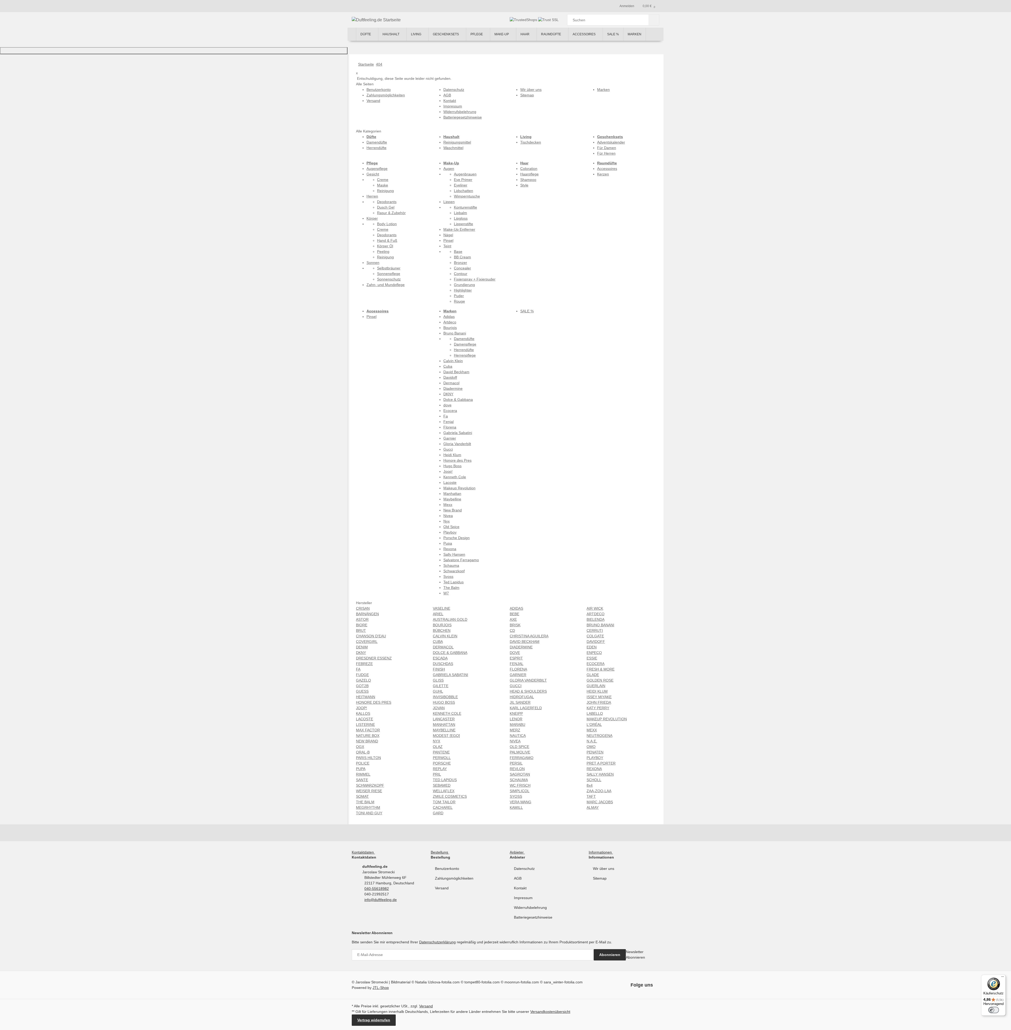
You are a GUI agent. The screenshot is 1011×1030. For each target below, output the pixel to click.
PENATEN (595, 752)
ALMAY (593, 807)
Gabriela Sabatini (457, 433)
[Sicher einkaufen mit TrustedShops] (524, 20)
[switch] (993, 1010)
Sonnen (372, 262)
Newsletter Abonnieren (635, 954)
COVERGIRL (367, 641)
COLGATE (595, 636)
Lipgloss (461, 218)
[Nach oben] (174, 50)
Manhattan (452, 493)
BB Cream (462, 257)
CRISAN (363, 608)
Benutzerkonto (447, 868)
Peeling (383, 251)
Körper (372, 218)
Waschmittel (453, 148)
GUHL (438, 691)
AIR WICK (595, 608)
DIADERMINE (521, 647)
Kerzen (603, 174)
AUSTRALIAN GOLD (450, 619)
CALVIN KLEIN (445, 636)
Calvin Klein (453, 361)
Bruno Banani (454, 333)
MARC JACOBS (600, 802)
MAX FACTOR (368, 730)
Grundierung (464, 285)
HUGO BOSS (444, 702)
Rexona (449, 549)
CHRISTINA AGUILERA (529, 636)
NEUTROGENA (599, 735)
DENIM (362, 647)
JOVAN (439, 708)
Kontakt (520, 888)
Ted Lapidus (453, 582)
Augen (448, 168)
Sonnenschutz (389, 279)
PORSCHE (442, 763)
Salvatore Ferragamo (461, 560)
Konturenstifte (465, 207)
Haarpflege (529, 174)
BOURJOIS (442, 625)
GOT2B (362, 686)
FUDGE (362, 675)
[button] (364, 852)
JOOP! (361, 708)
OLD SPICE (519, 747)
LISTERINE (365, 724)
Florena (449, 427)
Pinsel (448, 240)
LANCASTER (444, 719)
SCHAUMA (519, 780)
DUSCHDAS (443, 664)
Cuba (447, 366)
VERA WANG (520, 802)
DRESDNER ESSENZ (374, 658)
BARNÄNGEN (367, 614)
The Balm (451, 587)
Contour (460, 274)
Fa (445, 416)
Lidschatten (463, 191)
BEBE (514, 614)
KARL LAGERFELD (526, 708)
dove (447, 405)
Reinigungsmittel (457, 142)
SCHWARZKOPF (370, 785)
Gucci (448, 449)
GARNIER (518, 675)
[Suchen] (653, 20)
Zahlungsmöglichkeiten (454, 878)
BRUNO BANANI (600, 625)
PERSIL (516, 763)
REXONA (594, 769)
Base (458, 251)
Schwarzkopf (454, 571)
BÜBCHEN (441, 630)
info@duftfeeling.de (380, 900)
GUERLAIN (596, 686)
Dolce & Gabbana (458, 399)
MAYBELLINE (444, 730)
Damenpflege (465, 344)
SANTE (362, 780)
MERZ (515, 730)
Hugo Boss (452, 466)
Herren (372, 196)
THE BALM (365, 802)
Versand (442, 888)
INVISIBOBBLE (445, 697)
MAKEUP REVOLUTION (607, 719)
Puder (459, 296)
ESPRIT (516, 658)
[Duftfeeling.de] (352, 34)
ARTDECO (595, 614)
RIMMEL (363, 774)
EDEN (592, 647)
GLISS (438, 680)
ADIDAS (516, 608)
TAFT (591, 796)
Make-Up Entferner (459, 229)
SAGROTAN (520, 774)
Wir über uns (603, 868)
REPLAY (440, 769)
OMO (591, 747)
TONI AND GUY (369, 813)
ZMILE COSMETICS (450, 796)
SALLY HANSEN (600, 774)
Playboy (450, 532)
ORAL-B (363, 752)
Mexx (447, 504)
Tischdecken (530, 142)
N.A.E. (592, 741)
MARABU (517, 724)
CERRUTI (595, 630)
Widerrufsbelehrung (530, 907)
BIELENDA (595, 619)
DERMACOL (443, 647)
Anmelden (627, 6)
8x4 (590, 785)
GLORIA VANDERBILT (528, 680)
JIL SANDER (520, 702)
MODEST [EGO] (446, 735)
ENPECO (594, 652)
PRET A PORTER (601, 763)
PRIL (437, 774)
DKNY (448, 394)
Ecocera (450, 410)
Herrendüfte (376, 148)
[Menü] (1002, 978)
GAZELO (363, 680)
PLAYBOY (595, 758)
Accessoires (607, 168)
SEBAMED (441, 785)
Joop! (448, 471)
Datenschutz (524, 868)
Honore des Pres (457, 460)
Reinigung (385, 191)
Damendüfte (376, 142)
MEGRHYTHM (368, 807)
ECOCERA (595, 664)
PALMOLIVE (520, 752)
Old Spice (451, 527)
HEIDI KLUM (597, 691)
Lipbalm (460, 213)
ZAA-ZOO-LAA (599, 791)
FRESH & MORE (600, 669)
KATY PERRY (598, 708)
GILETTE (440, 686)
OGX (360, 747)
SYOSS (516, 796)
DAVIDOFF (596, 641)
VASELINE (441, 608)
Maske (382, 185)
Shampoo (528, 180)
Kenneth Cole (454, 477)
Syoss (448, 576)
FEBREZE (364, 664)
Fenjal (448, 422)
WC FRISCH (520, 785)
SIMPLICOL (519, 791)
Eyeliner (460, 185)
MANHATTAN (444, 724)
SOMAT (362, 796)
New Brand (452, 510)
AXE (513, 619)
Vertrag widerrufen (373, 1020)
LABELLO (595, 713)
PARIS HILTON (368, 758)
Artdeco (449, 322)
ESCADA (440, 658)
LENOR (516, 719)
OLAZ (438, 747)
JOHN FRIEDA (599, 702)
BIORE (361, 625)
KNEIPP (516, 713)
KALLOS (363, 713)
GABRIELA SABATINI (450, 675)
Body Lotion (387, 224)
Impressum (523, 898)
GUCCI (516, 686)
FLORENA (518, 669)
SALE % (527, 311)
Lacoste (450, 482)
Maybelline (452, 499)
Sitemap (600, 878)
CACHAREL (443, 807)
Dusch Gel (385, 207)
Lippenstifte (463, 224)
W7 (446, 593)
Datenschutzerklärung (437, 942)
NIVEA (515, 741)
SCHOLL (594, 780)
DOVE (515, 652)
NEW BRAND (367, 741)
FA (358, 669)
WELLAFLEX (443, 791)
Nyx (446, 521)
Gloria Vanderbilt (457, 444)
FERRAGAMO (521, 758)
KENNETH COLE (447, 713)
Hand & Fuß (387, 240)
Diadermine (453, 388)
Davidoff (450, 377)
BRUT (361, 630)
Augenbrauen (465, 174)
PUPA (360, 769)
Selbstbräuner (388, 268)
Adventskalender (611, 142)
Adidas (449, 316)
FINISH (439, 669)
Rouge (459, 301)
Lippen (449, 202)
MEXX (592, 730)
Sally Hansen (454, 554)
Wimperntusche (467, 196)
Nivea (448, 516)
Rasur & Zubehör (391, 213)
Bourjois (450, 328)
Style (524, 185)
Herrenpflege (465, 355)
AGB (518, 878)
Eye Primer (463, 180)
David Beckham (456, 372)
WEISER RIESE (369, 791)
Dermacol (451, 383)
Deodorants (387, 202)
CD (512, 630)
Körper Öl (385, 246)
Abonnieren (609, 955)
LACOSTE (364, 719)
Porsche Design (456, 538)
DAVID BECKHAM (524, 641)
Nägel (448, 235)
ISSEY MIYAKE (599, 697)
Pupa (447, 543)
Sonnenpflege (388, 274)
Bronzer (460, 262)
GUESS (362, 691)
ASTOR (362, 619)
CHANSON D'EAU (371, 636)
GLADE (593, 675)
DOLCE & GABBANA (450, 652)
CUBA (438, 641)
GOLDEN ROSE (600, 680)
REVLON (517, 769)
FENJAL (516, 664)
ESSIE (592, 658)
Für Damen (606, 148)
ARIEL (438, 614)
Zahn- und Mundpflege (385, 285)
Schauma (451, 565)
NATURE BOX (367, 735)
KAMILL (516, 807)
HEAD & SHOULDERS (528, 691)
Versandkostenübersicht (550, 1011)
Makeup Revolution (459, 488)
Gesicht (372, 174)
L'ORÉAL (594, 724)
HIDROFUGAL (522, 697)
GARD (438, 813)
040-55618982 (376, 888)
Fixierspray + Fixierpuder (474, 279)
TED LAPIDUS (445, 780)
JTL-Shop (381, 987)
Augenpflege (377, 168)
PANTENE (441, 752)
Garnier (449, 438)
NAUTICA (518, 735)
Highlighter (463, 290)
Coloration (528, 168)
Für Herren (606, 153)
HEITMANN (365, 697)
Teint (447, 246)
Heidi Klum (452, 455)
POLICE (362, 763)
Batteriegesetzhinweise (533, 917)
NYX (436, 741)
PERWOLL (442, 758)
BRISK (515, 625)
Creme (382, 180)
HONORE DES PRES (373, 702)
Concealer (462, 268)
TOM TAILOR (444, 802)
